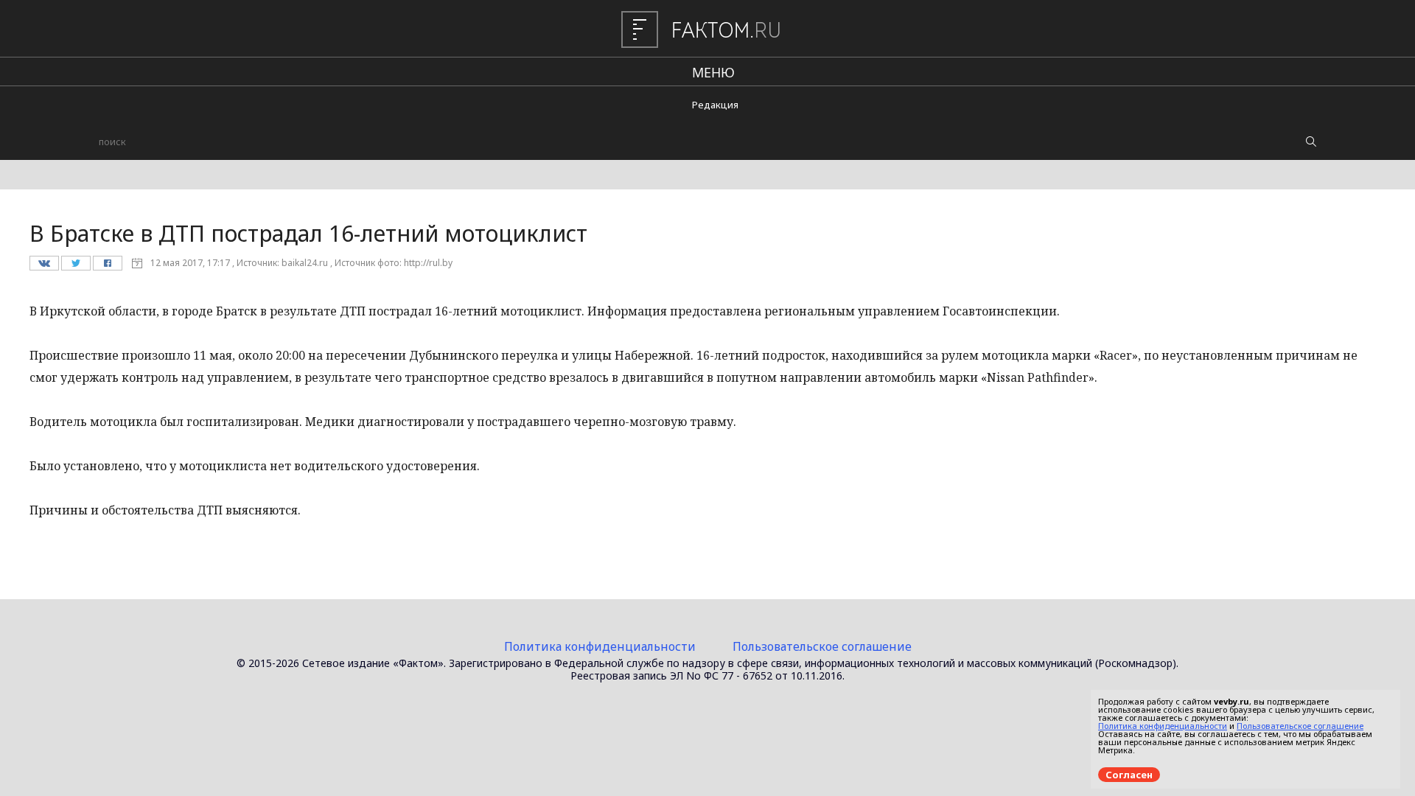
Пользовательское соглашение (822, 646)
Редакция (715, 104)
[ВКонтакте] (43, 267)
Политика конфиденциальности (600, 646)
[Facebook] (107, 267)
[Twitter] (75, 267)
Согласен (1129, 774)
